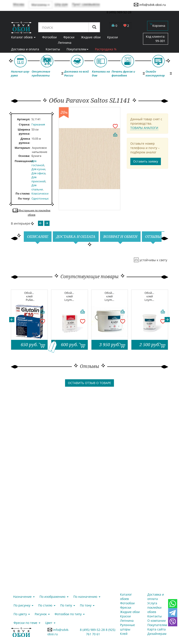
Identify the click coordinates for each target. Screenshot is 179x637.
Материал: (22, 148)
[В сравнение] (115, 134)
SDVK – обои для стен (21, 27)
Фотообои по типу (69, 614)
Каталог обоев (126, 596)
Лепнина (64, 43)
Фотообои (127, 603)
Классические (40, 193)
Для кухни (38, 169)
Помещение (23, 161)
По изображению (53, 597)
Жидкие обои (130, 612)
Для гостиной (37, 163)
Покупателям (76, 49)
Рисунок (41, 614)
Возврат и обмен (120, 236)
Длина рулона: (24, 141)
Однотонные (40, 198)
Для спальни (37, 187)
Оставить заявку (145, 161)
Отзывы (153, 236)
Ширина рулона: (24, 131)
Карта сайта (156, 629)
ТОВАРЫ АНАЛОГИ (144, 128)
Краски (125, 616)
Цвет (49, 623)
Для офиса (38, 173)
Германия (38, 124)
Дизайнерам (156, 634)
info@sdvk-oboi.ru (152, 5)
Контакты (53, 49)
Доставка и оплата (25, 49)
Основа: (24, 156)
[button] (11, 319)
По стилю (22, 193)
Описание (37, 236)
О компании (156, 620)
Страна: (24, 124)
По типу (66, 605)
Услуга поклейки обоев (154, 607)
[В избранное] (115, 126)
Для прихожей (38, 179)
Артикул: (23, 119)
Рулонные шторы (127, 627)
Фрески (125, 607)
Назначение (23, 597)
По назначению (85, 597)
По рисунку (22, 605)
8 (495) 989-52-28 (93, 630)
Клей (123, 634)
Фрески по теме (26, 623)
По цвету (21, 614)
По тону (23, 198)
